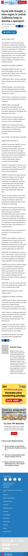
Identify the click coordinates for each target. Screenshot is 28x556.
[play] (2, 554)
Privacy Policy (6, 521)
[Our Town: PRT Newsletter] (14, 414)
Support (5, 528)
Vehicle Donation (7, 531)
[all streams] (26, 554)
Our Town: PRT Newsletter (14, 423)
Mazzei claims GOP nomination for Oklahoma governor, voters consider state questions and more (15, 463)
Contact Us (5, 504)
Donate (23, 2)
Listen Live (5, 511)
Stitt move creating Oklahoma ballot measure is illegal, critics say (15, 455)
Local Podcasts (6, 514)
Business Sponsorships (8, 498)
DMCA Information (7, 508)
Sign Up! (14, 433)
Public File (5, 525)
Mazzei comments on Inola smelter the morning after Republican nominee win (15, 447)
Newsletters (6, 518)
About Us (5, 494)
